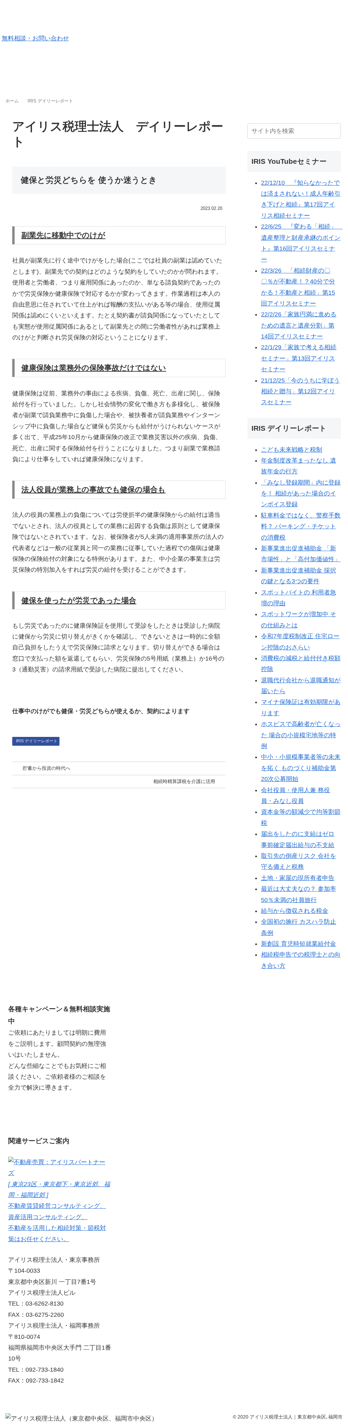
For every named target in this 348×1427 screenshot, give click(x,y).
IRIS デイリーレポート (36, 741)
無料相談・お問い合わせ (35, 38)
